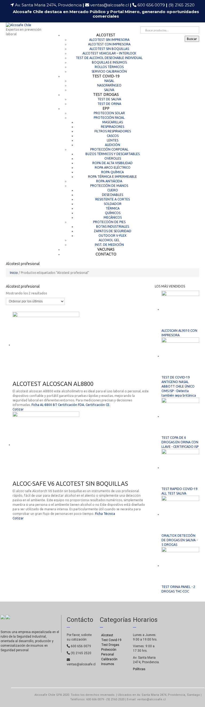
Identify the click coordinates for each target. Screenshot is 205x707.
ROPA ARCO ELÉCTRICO (113, 167)
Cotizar (18, 409)
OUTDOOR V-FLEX (112, 235)
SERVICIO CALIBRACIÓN (109, 71)
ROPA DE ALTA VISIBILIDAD (112, 163)
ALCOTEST (105, 34)
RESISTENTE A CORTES (112, 199)
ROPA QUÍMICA (112, 172)
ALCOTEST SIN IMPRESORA (109, 39)
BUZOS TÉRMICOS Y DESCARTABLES (112, 154)
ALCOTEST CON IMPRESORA (109, 44)
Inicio (14, 272)
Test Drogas (110, 645)
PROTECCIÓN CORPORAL (109, 149)
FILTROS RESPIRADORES (112, 131)
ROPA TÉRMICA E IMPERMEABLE (112, 176)
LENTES (112, 140)
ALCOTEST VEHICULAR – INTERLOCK (109, 53)
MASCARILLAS (112, 122)
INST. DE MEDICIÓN (109, 244)
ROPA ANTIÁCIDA (109, 181)
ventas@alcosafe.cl (109, 4)
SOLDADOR (112, 204)
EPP (105, 108)
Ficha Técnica (105, 513)
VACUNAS (106, 249)
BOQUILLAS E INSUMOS (109, 62)
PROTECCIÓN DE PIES (109, 222)
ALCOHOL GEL (109, 240)
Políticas (139, 669)
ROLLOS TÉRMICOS (109, 67)
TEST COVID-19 (106, 75)
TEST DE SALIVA (109, 99)
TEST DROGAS (106, 94)
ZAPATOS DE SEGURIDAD (112, 231)
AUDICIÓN (112, 145)
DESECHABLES (112, 194)
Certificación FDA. (71, 404)
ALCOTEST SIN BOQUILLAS (109, 48)
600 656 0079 (152, 4)
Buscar (192, 39)
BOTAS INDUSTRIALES (112, 226)
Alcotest (107, 635)
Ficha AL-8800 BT (44, 404)
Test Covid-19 (111, 640)
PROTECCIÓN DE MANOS (109, 185)
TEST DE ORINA (109, 103)
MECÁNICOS (113, 217)
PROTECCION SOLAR (109, 113)
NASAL (109, 80)
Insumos (107, 664)
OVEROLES (112, 158)
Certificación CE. (98, 404)
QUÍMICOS (112, 213)
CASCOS (113, 135)
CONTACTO (106, 253)
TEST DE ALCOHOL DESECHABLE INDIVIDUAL (109, 58)
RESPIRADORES (112, 126)
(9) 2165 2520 (181, 4)
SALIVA (109, 90)
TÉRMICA (113, 208)
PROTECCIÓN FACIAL (109, 117)
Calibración (109, 659)
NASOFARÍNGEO (109, 85)
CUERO (112, 190)
